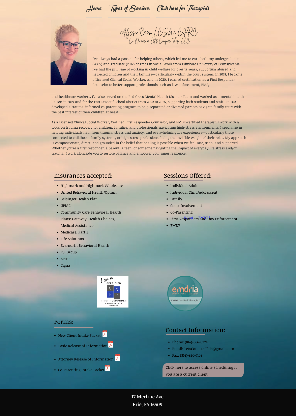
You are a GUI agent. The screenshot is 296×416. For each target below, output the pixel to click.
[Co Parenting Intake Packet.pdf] (107, 368)
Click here (174, 367)
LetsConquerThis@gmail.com (209, 348)
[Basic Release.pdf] (110, 344)
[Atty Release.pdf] (117, 358)
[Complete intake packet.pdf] (104, 334)
